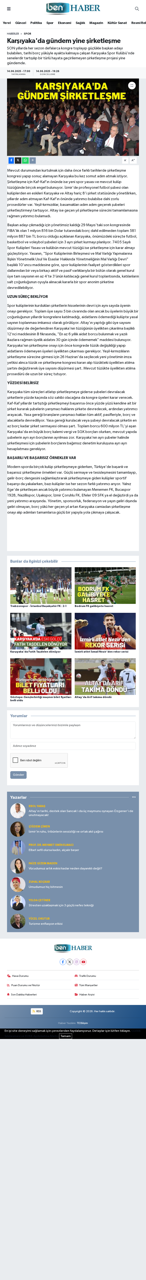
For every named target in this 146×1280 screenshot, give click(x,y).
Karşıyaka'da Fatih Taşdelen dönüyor (35, 651)
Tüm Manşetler (88, 985)
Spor (50, 23)
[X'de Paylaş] (18, 160)
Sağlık (80, 23)
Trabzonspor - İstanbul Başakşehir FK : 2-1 (38, 606)
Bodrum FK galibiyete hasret (94, 606)
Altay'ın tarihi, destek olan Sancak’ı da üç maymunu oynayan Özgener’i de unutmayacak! (81, 813)
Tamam (65, 1036)
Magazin (96, 23)
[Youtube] (83, 962)
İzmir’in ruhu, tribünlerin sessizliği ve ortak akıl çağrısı (66, 831)
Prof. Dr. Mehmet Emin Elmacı (51, 845)
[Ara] (137, 9)
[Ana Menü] (9, 9)
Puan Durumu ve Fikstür (25, 985)
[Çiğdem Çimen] (17, 829)
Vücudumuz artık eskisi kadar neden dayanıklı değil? (65, 868)
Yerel (7, 23)
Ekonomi (64, 23)
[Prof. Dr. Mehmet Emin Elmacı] (17, 847)
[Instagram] (76, 962)
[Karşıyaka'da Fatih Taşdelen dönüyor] (40, 631)
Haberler (13, 34)
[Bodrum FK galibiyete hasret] (105, 585)
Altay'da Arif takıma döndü (93, 697)
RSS (38, 1011)
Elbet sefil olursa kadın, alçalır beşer (54, 850)
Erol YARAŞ (37, 806)
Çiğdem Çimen (39, 826)
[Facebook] (63, 962)
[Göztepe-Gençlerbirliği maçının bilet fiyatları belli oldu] (40, 676)
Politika (36, 23)
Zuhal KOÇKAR (39, 881)
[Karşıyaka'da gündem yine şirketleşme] (73, 117)
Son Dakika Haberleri (24, 994)
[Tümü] (134, 797)
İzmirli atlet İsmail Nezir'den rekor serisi (101, 651)
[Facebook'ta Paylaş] (11, 160)
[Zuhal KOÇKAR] (17, 884)
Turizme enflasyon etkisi (46, 924)
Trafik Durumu (87, 976)
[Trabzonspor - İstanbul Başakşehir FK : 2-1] (40, 585)
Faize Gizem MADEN (43, 863)
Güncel (20, 23)
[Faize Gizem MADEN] (17, 866)
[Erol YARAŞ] (17, 810)
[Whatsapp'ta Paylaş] (25, 160)
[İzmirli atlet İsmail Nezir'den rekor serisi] (105, 631)
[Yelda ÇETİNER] (17, 902)
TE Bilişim (82, 1023)
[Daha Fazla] (32, 160)
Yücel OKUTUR (39, 918)
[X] (70, 962)
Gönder (18, 774)
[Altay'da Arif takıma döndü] (105, 676)
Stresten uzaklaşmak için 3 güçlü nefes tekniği (61, 905)
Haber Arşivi (86, 994)
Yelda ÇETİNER (39, 900)
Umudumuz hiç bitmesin (46, 887)
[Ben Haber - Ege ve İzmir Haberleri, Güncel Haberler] (73, 9)
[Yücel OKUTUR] (17, 921)
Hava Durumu (20, 976)
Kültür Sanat (117, 23)
